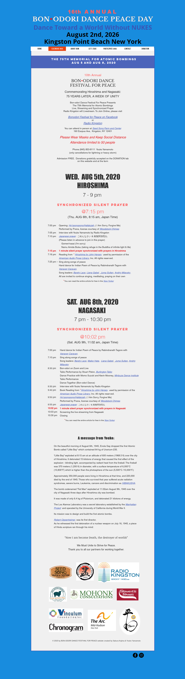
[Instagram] (141, 655)
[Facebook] (135, 655)
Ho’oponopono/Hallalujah (81, 225)
